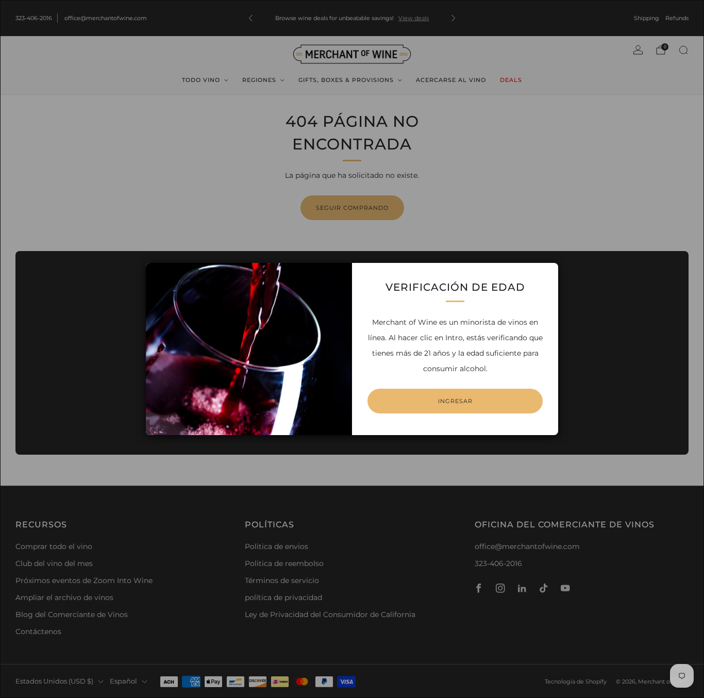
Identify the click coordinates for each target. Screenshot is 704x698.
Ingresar (455, 401)
